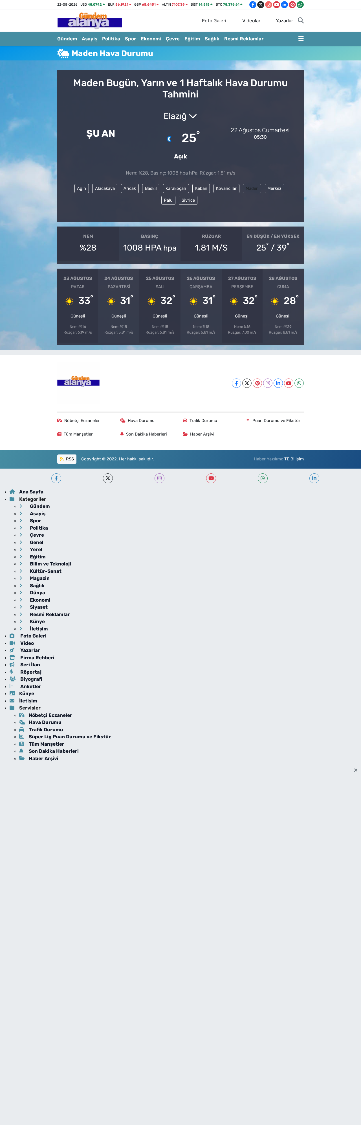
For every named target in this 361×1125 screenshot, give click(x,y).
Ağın (81, 188)
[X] (247, 383)
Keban (201, 188)
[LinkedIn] (278, 383)
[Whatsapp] (299, 383)
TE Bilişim (294, 459)
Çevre (173, 39)
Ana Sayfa (31, 492)
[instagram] (159, 478)
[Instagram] (267, 383)
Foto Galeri (214, 20)
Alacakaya (105, 188)
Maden (252, 188)
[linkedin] (314, 478)
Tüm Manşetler (78, 434)
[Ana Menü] (301, 39)
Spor (130, 39)
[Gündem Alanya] (89, 20)
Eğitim (192, 39)
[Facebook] (236, 383)
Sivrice (188, 200)
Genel (36, 542)
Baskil (151, 188)
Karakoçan (176, 188)
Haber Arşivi (202, 434)
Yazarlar (284, 20)
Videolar (251, 20)
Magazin (39, 578)
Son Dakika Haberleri (146, 434)
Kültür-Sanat (45, 571)
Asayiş (89, 39)
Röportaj (30, 672)
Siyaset (38, 607)
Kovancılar (226, 188)
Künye (37, 621)
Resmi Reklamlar (243, 39)
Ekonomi (151, 39)
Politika (111, 39)
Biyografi (30, 679)
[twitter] (108, 478)
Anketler (30, 686)
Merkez (274, 188)
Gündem (67, 39)
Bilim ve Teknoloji (50, 564)
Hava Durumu (141, 420)
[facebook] (56, 478)
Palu (168, 200)
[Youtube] (288, 383)
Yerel (35, 549)
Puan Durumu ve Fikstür (276, 420)
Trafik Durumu (203, 420)
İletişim (38, 629)
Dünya (37, 592)
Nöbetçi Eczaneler (82, 420)
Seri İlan (29, 664)
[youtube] (211, 478)
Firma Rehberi (36, 657)
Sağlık (212, 39)
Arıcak (130, 188)
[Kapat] (357, 770)
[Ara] (301, 21)
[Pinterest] (257, 383)
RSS (69, 459)
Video (26, 643)
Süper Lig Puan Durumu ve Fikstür (70, 736)
